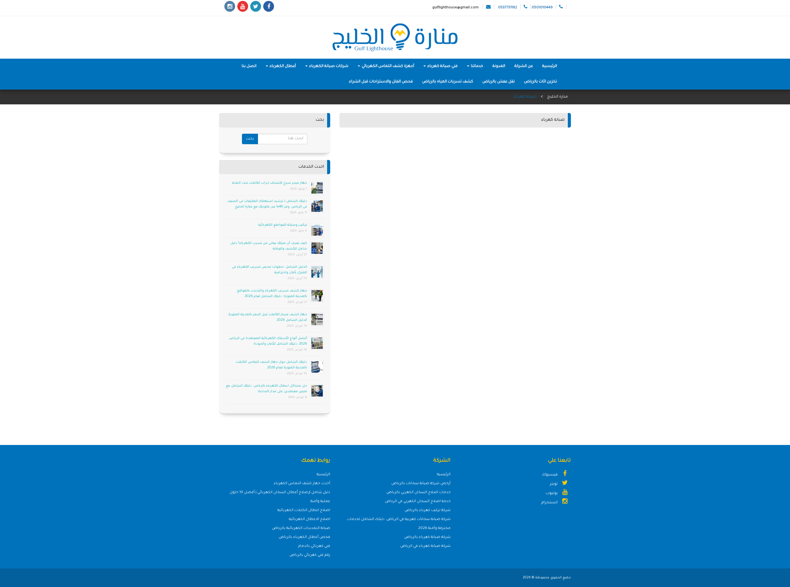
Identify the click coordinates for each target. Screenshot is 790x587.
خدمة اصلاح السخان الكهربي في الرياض (418, 502)
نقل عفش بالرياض (498, 82)
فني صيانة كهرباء (442, 66)
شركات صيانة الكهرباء (328, 66)
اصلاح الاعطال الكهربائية (309, 520)
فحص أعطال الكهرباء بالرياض (304, 537)
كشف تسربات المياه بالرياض (447, 82)
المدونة (499, 66)
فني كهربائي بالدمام (314, 546)
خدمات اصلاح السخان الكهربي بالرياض (418, 493)
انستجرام (550, 503)
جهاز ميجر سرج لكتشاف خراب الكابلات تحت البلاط (269, 183)
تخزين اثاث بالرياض (540, 82)
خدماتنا (476, 66)
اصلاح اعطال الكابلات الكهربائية (303, 511)
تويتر (554, 484)
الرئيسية (549, 66)
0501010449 (542, 8)
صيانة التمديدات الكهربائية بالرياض (301, 528)
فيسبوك (550, 475)
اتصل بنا (249, 66)
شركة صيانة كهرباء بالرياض (427, 537)
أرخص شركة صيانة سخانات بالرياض (421, 484)
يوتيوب (552, 493)
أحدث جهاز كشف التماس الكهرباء (302, 484)
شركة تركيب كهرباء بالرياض (428, 511)
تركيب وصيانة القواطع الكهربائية (282, 225)
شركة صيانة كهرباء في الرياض (425, 546)
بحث (250, 139)
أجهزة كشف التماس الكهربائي (387, 66)
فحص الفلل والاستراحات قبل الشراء (381, 82)
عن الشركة (523, 66)
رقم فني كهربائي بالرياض (309, 555)
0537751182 (507, 8)
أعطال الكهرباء (282, 66)
